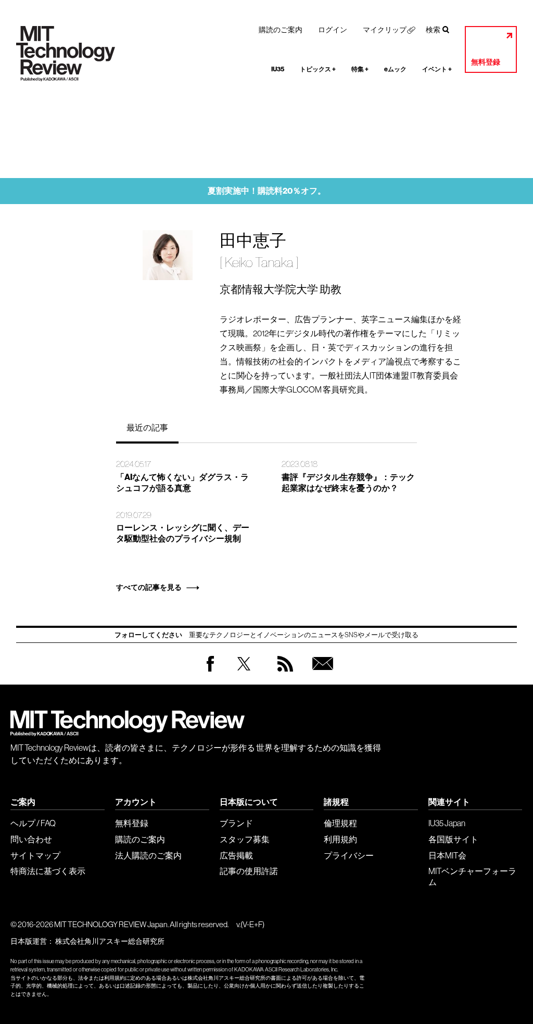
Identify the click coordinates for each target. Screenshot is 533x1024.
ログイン (332, 30)
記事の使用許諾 (249, 871)
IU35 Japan (446, 823)
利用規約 (340, 839)
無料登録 (485, 62)
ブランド (236, 823)
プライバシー (349, 855)
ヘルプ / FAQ (33, 823)
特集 (360, 69)
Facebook (210, 671)
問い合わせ (31, 839)
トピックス (318, 69)
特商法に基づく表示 (47, 871)
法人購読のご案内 (148, 855)
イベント (437, 69)
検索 (433, 30)
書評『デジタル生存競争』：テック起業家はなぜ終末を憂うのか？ (348, 482)
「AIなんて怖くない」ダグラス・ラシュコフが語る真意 (182, 482)
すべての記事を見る (149, 587)
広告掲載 (236, 855)
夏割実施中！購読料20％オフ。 (267, 191)
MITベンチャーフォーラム (472, 876)
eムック (395, 69)
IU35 (277, 69)
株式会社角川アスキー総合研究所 (109, 941)
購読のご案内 (280, 30)
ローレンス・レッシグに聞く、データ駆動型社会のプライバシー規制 (182, 533)
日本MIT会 (447, 855)
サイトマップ (35, 855)
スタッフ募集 (245, 839)
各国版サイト (453, 839)
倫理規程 (340, 823)
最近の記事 (147, 427)
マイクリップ (385, 30)
